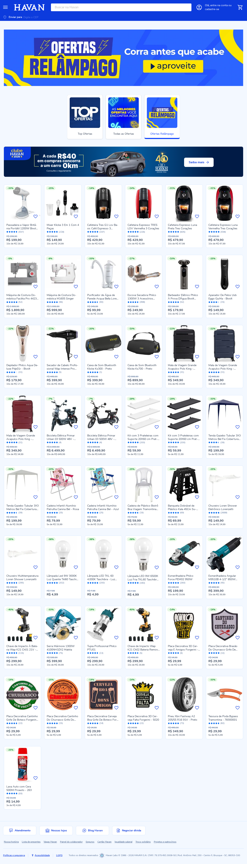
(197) (102, 231)
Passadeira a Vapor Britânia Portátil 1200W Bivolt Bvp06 (21, 228)
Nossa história (11, 841)
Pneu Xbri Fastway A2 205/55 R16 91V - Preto (182, 718)
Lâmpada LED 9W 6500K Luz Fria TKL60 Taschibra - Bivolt (143, 579)
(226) (142, 231)
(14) (101, 723)
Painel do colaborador (71, 841)
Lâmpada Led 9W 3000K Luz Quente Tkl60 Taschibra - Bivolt (62, 579)
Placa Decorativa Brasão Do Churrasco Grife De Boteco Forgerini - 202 (222, 649)
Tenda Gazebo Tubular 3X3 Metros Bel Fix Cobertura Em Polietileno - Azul (224, 439)
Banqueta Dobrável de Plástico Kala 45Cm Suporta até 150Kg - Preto (182, 509)
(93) (20, 793)
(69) (182, 512)
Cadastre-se (212, 9)
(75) (61, 653)
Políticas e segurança (14, 855)
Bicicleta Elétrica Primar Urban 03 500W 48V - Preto (101, 439)
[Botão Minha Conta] (199, 7)
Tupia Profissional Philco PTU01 (102, 647)
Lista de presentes (31, 841)
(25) (61, 512)
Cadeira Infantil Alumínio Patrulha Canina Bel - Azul (103, 507)
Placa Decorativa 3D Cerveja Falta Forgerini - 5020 (143, 718)
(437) (21, 231)
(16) (142, 512)
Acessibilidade (42, 855)
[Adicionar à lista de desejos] (35, 216)
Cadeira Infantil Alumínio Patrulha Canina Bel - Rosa (63, 507)
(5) (60, 372)
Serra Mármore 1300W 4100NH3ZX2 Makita (60, 647)
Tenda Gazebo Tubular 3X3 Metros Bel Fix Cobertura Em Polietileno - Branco (22, 509)
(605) (182, 231)
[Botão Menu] (5, 7)
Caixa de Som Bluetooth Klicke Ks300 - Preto (101, 367)
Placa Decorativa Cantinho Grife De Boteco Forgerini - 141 (22, 719)
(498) (142, 302)
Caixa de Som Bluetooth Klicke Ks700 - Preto (142, 367)
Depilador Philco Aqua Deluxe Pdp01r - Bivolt (22, 367)
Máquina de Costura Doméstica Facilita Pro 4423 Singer (21, 298)
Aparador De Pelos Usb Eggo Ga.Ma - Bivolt (222, 296)
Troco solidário (143, 841)
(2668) (223, 512)
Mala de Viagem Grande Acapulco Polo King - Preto (182, 368)
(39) (222, 442)
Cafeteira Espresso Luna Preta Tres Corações (182, 226)
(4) (60, 442)
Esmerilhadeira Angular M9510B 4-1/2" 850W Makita (222, 579)
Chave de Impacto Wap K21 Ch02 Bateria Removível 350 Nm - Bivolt (144, 649)
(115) (21, 653)
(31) (20, 372)
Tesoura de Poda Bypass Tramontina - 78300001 (223, 718)
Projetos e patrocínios (165, 841)
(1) (100, 372)
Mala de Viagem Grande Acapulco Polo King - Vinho (20, 439)
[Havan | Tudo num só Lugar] (29, 7)
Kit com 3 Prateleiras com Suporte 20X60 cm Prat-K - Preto (184, 439)
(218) (61, 231)
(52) (20, 302)
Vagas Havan (50, 841)
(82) (222, 723)
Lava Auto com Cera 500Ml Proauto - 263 (19, 788)
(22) (20, 723)
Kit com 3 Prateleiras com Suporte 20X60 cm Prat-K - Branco (143, 439)
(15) (222, 302)
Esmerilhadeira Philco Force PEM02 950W (180, 577)
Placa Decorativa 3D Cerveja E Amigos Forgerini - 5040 (183, 649)
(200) (142, 442)
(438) (223, 231)
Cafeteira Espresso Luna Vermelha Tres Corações (223, 226)
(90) (101, 302)
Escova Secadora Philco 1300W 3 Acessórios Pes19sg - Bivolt (142, 298)
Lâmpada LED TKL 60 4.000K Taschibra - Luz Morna (101, 579)
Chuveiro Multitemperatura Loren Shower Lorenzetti (22, 577)
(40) (222, 582)
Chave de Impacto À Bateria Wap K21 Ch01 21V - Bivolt (22, 649)
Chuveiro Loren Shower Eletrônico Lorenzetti (222, 507)
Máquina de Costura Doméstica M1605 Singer (61, 296)
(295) (21, 582)
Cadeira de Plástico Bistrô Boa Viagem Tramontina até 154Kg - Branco (143, 509)
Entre (219, 5)
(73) (182, 723)
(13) (101, 653)
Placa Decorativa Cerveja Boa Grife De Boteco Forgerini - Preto (102, 719)
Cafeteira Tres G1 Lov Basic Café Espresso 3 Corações (102, 228)
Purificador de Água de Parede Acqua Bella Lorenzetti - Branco (103, 298)
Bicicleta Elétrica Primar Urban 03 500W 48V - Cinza (61, 439)
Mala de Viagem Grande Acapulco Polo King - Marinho (222, 368)
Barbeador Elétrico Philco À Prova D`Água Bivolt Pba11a (183, 298)
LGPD (59, 855)
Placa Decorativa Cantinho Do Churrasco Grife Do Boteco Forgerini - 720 (62, 719)
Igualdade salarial (123, 841)
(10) (222, 653)
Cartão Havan (104, 841)
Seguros (90, 841)
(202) (61, 582)
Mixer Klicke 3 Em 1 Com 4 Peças (63, 226)
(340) (142, 583)
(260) (182, 582)
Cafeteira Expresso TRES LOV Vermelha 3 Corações (143, 226)
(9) (181, 653)
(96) (61, 302)
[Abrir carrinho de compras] (240, 7)
